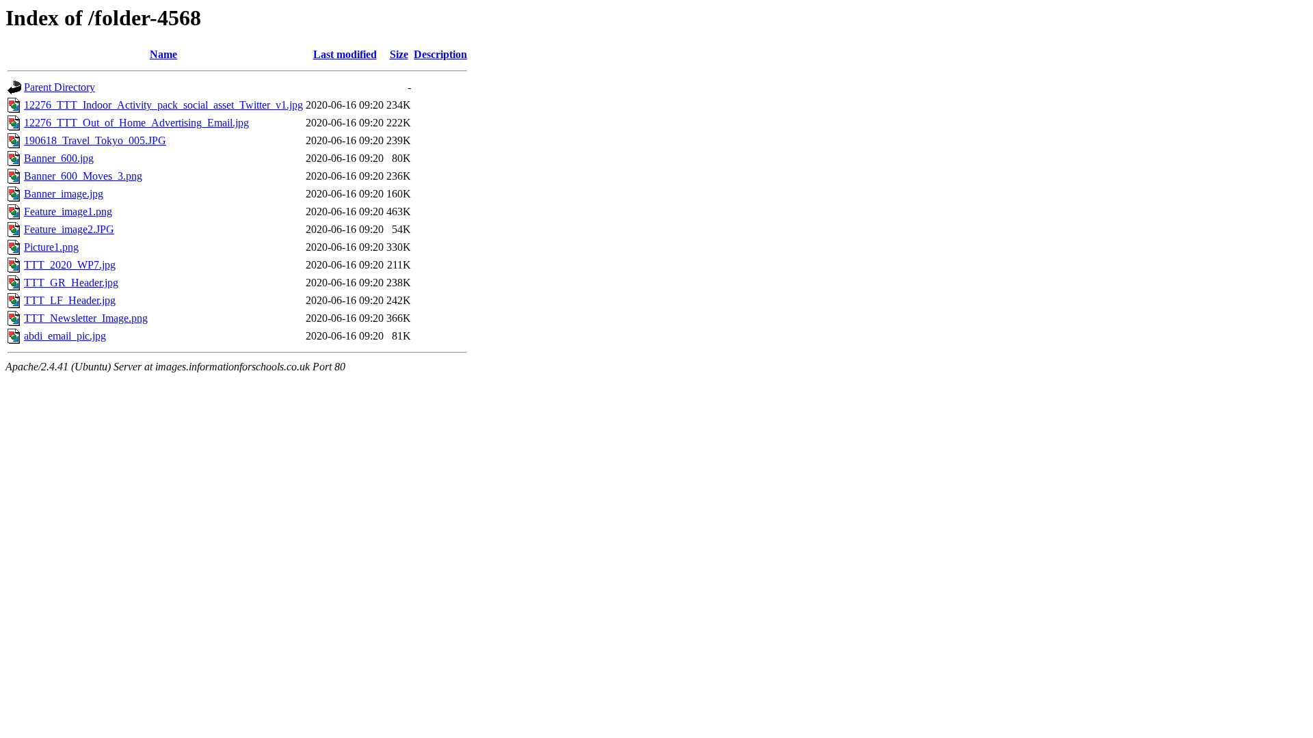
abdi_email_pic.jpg (65, 336)
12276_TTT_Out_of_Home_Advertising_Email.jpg (136, 122)
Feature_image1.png (68, 211)
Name (163, 54)
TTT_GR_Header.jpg (71, 282)
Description (440, 54)
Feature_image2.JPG (69, 229)
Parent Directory (59, 87)
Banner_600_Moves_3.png (83, 176)
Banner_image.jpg (63, 194)
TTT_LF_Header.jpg (70, 300)
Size (399, 54)
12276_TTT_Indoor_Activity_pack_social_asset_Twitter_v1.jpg (163, 105)
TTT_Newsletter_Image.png (86, 318)
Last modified (345, 54)
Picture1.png (51, 247)
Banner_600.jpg (59, 158)
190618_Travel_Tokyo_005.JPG (95, 140)
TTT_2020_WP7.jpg (70, 265)
